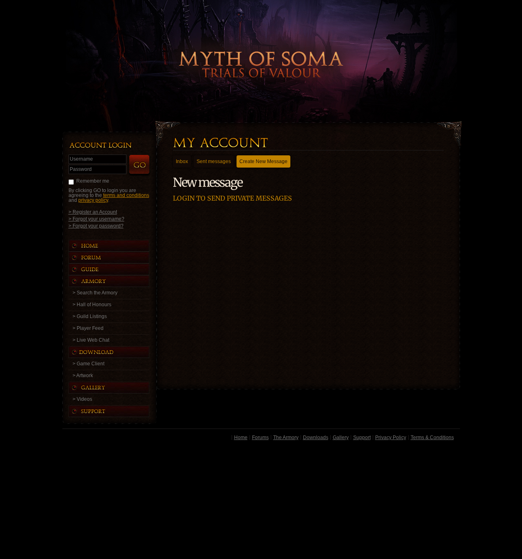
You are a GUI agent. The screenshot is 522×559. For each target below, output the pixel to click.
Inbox (182, 161)
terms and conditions (126, 195)
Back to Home (261, 51)
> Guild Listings (90, 316)
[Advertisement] (261, 501)
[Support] (117, 411)
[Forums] (117, 257)
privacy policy (93, 200)
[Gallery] (117, 387)
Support (362, 437)
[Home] (117, 246)
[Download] (115, 352)
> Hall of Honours (92, 304)
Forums (260, 437)
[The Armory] (117, 281)
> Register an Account (93, 211)
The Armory (286, 437)
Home (241, 437)
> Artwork (83, 375)
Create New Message (263, 161)
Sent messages (214, 161)
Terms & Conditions (432, 437)
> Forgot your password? (96, 225)
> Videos (82, 399)
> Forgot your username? (96, 218)
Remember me (92, 181)
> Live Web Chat (91, 340)
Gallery (341, 437)
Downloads (315, 437)
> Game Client (88, 364)
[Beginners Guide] (117, 269)
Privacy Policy (390, 437)
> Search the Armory (95, 293)
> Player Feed (88, 328)
